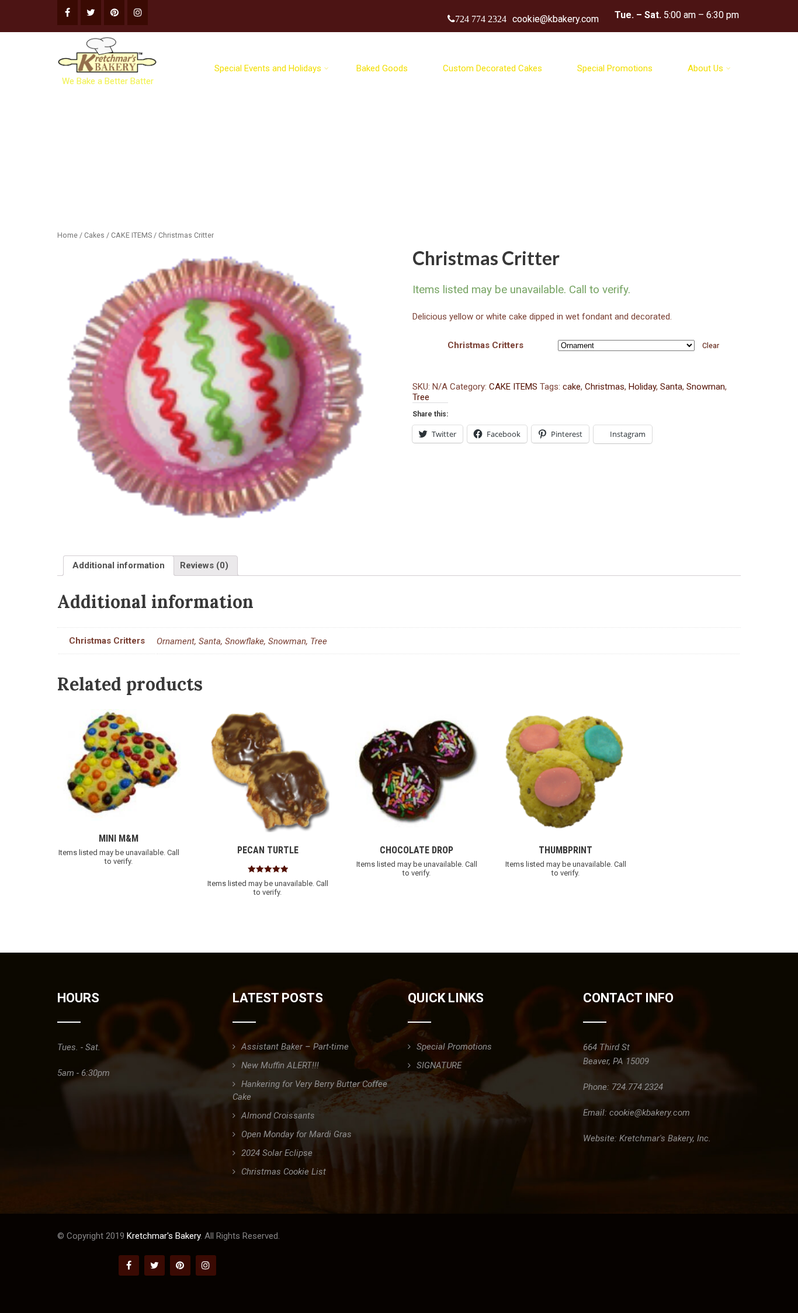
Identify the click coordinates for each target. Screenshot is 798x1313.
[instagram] (137, 12)
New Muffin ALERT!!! (280, 1065)
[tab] (118, 565)
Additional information (118, 565)
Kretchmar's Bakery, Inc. (665, 1138)
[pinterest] (114, 12)
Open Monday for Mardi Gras (296, 1134)
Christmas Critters (485, 345)
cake (572, 386)
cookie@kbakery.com (555, 19)
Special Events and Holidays (267, 68)
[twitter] (91, 12)
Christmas (604, 386)
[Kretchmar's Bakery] (108, 37)
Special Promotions (615, 68)
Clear (710, 345)
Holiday (642, 386)
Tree (420, 397)
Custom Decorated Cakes (492, 68)
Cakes (94, 235)
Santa (671, 386)
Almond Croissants (278, 1115)
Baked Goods (382, 68)
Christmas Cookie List (283, 1171)
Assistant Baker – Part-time (295, 1046)
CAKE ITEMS (131, 235)
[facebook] (67, 12)
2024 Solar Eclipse (277, 1153)
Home (67, 235)
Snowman (705, 386)
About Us (705, 68)
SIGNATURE (439, 1065)
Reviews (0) (204, 565)
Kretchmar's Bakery (163, 1236)
